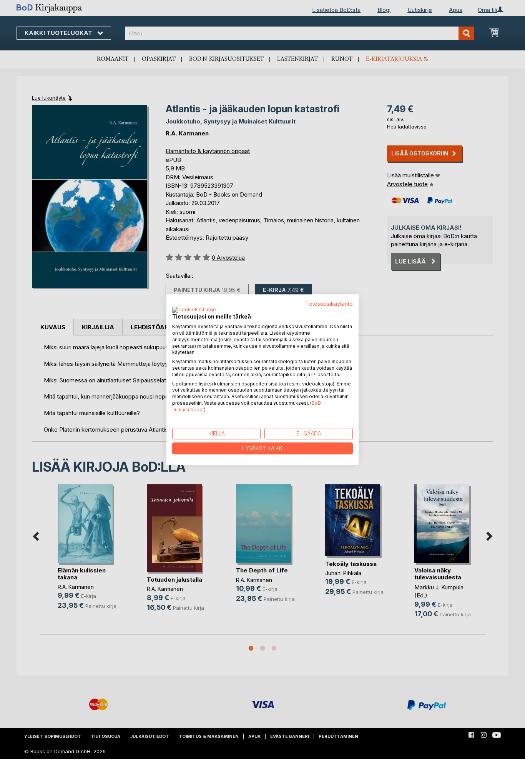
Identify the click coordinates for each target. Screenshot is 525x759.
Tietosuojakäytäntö (328, 304)
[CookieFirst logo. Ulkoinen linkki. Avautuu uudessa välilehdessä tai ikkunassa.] (194, 310)
